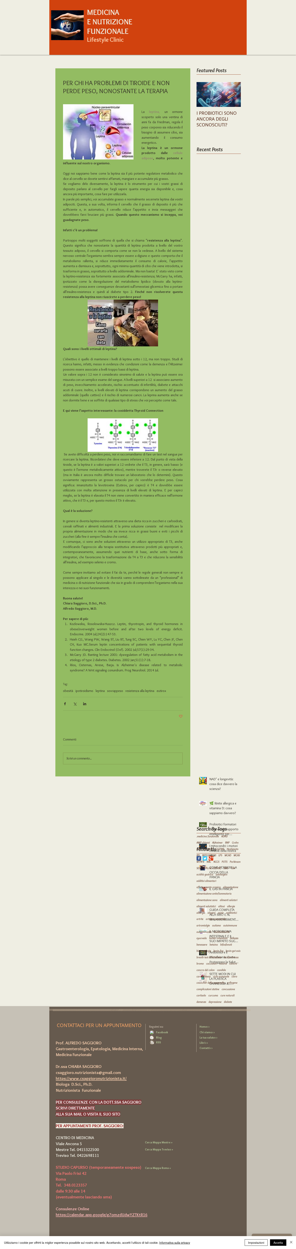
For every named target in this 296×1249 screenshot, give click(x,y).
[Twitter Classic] (205, 858)
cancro (233, 963)
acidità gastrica (205, 874)
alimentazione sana (207, 900)
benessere (202, 944)
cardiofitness (204, 976)
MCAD (228, 855)
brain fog (218, 951)
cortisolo (201, 995)
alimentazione (230, 887)
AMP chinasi (203, 842)
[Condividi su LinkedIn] (85, 704)
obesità (68, 691)
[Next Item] (234, 95)
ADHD (224, 836)
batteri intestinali (218, 938)
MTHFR (200, 862)
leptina (100, 691)
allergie (231, 906)
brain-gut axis (233, 951)
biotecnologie (204, 951)
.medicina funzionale (208, 836)
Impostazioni (256, 1243)
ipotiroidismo (84, 691)
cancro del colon (206, 970)
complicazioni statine (208, 989)
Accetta (278, 1243)
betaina (214, 944)
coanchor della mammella (211, 982)
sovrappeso (115, 691)
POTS (224, 862)
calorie (223, 963)
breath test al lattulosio (209, 957)
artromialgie (203, 925)
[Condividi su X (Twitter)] (75, 704)
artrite (200, 919)
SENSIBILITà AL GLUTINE (209, 868)
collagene (232, 982)
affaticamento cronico (209, 887)
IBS (198, 855)
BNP (227, 842)
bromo (200, 963)
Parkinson (235, 862)
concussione (228, 989)
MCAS (237, 855)
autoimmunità (221, 932)
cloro (234, 976)
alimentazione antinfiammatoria (214, 893)
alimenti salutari (228, 900)
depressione (215, 1002)
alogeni (211, 913)
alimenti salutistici (206, 906)
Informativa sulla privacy (174, 1243)
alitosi (221, 906)
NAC (209, 862)
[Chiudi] (291, 1242)
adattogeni (221, 874)
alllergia (201, 913)
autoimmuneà (204, 932)
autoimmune (230, 925)
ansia (221, 913)
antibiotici (231, 913)
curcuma (213, 995)
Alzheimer (217, 842)
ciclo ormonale (221, 976)
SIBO (226, 868)
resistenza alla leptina (139, 691)
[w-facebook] (151, 1032)
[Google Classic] (211, 858)
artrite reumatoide (216, 919)
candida (221, 970)
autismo (216, 925)
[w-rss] (152, 1042)
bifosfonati (226, 944)
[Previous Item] (203, 95)
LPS (220, 855)
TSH (233, 868)
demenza (201, 1002)
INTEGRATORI (209, 855)
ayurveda (202, 938)
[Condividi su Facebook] (65, 704)
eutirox (161, 691)
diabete (228, 1002)
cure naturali (227, 995)
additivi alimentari (206, 881)
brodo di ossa (231, 957)
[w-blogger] (151, 1037)
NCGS (216, 862)
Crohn (235, 842)
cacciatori (211, 963)
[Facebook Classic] (199, 858)
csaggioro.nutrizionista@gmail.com (88, 1072)
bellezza (234, 938)
